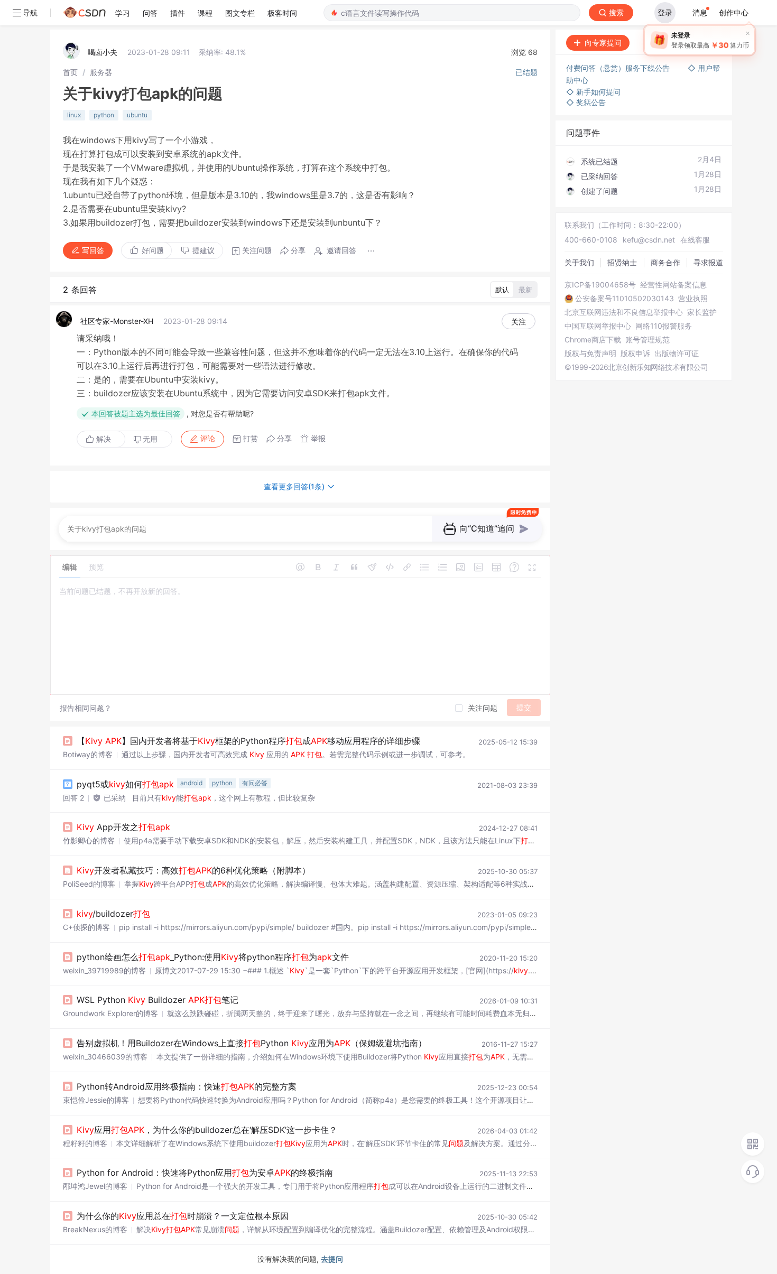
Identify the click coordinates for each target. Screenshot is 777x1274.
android (191, 783)
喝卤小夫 (102, 52)
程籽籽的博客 (85, 1143)
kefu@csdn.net (649, 239)
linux (74, 115)
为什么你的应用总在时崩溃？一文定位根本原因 (183, 1216)
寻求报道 (708, 262)
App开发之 (123, 827)
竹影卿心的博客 (89, 840)
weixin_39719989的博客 (104, 970)
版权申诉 (635, 353)
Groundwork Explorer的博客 (110, 1013)
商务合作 (665, 262)
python (104, 115)
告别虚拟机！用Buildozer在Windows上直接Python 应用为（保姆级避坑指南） (252, 1043)
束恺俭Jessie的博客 (96, 1099)
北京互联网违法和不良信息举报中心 (624, 312)
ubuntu (137, 115)
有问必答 (254, 783)
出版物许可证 (676, 353)
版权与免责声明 (590, 353)
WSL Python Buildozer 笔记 (157, 999)
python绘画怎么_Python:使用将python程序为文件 (213, 957)
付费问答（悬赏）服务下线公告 (619, 67)
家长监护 (702, 312)
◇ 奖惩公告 (586, 102)
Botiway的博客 (88, 754)
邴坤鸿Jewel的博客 (95, 1186)
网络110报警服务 (663, 326)
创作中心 (733, 12)
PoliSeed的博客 (89, 883)
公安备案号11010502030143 (624, 298)
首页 (70, 72)
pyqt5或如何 (125, 784)
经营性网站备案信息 (673, 285)
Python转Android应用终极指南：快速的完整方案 (187, 1086)
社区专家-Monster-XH (116, 321)
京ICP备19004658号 (600, 285)
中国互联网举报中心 (598, 326)
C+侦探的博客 (86, 927)
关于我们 (579, 262)
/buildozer (113, 913)
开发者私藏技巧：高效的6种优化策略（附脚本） (193, 870)
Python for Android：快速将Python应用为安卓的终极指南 (205, 1172)
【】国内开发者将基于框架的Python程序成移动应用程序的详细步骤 (248, 741)
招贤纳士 (622, 262)
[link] (70, 72)
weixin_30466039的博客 (105, 1056)
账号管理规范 (647, 340)
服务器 (101, 72)
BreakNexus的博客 (95, 1229)
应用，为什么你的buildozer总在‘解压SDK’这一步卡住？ (207, 1129)
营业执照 (693, 298)
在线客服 (695, 239)
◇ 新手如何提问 (593, 91)
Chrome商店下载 (593, 340)
